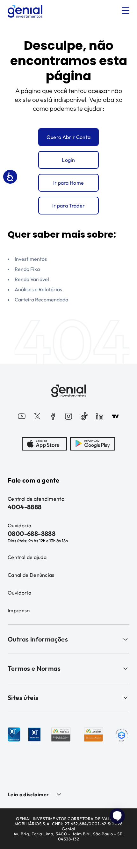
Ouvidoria (19, 592)
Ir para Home (68, 183)
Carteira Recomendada (41, 299)
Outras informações (38, 639)
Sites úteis (23, 697)
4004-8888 (25, 507)
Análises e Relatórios (38, 289)
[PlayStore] (92, 444)
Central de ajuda (27, 557)
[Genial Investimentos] (25, 11)
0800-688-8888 (31, 533)
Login (68, 160)
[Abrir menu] (125, 10)
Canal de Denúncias (31, 575)
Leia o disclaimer (28, 794)
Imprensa (19, 610)
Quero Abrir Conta (68, 137)
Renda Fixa (27, 269)
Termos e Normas (34, 668)
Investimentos (31, 259)
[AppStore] (44, 444)
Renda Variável (32, 279)
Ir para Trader (68, 205)
